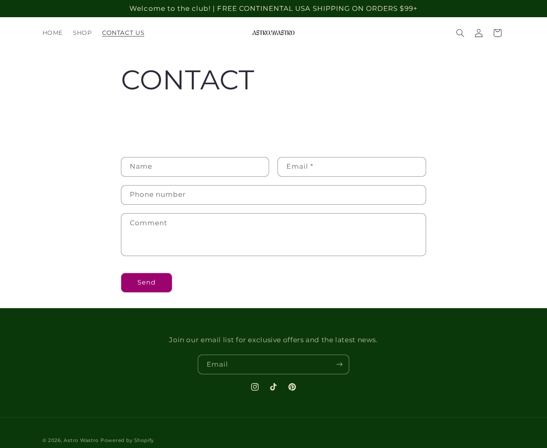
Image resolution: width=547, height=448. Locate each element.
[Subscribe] (339, 364)
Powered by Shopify (127, 440)
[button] (460, 33)
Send (146, 282)
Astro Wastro (81, 440)
